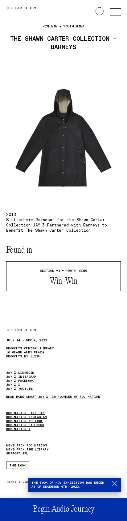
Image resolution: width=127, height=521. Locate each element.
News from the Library (27, 449)
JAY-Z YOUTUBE (19, 389)
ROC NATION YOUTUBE (24, 421)
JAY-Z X (13, 385)
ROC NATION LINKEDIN (25, 413)
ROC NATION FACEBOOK (25, 425)
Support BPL (17, 453)
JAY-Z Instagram (21, 377)
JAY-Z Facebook (20, 381)
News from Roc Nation (26, 446)
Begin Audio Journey (63, 509)
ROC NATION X (18, 429)
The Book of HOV (21, 8)
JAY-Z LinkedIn (20, 373)
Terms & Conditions (24, 482)
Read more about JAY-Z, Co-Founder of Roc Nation (53, 397)
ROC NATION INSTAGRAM (26, 417)
